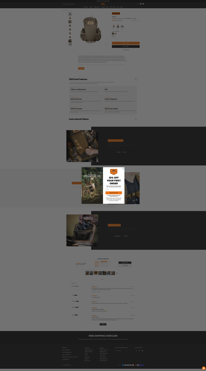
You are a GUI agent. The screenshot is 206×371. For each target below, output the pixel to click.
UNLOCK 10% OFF (114, 193)
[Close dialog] (123, 169)
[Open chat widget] (203, 368)
